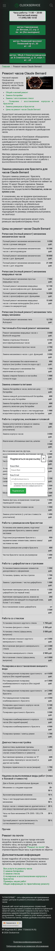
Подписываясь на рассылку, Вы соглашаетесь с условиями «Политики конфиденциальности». (29, 485)
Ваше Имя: (14, 466)
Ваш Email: (14, 475)
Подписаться (18, 491)
